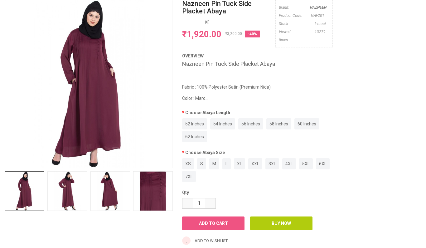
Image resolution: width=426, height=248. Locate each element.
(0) (207, 22)
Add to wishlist (211, 240)
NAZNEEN (318, 7)
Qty (185, 192)
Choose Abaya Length (207, 112)
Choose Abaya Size (205, 152)
